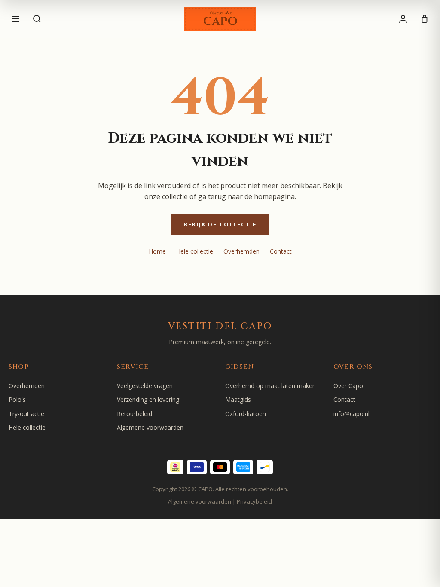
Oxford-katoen (245, 414)
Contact (281, 251)
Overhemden (241, 251)
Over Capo (348, 386)
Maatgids (238, 399)
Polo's (17, 399)
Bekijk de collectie (220, 224)
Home (157, 251)
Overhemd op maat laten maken (270, 386)
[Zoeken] (37, 19)
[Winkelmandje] (424, 19)
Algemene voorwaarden (150, 427)
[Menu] (15, 19)
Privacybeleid (254, 501)
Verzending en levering (148, 399)
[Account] (403, 19)
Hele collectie (194, 251)
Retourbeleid (134, 414)
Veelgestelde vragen (145, 386)
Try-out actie (26, 414)
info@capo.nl (351, 414)
